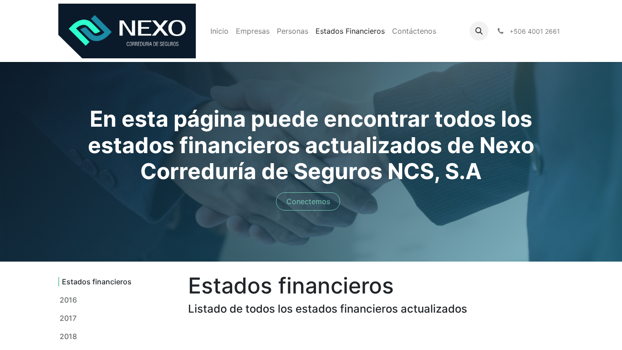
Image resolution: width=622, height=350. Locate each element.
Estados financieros (97, 281)
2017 (68, 318)
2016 (68, 299)
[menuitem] (219, 31)
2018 (68, 336)
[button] (479, 31)
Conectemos (308, 201)
